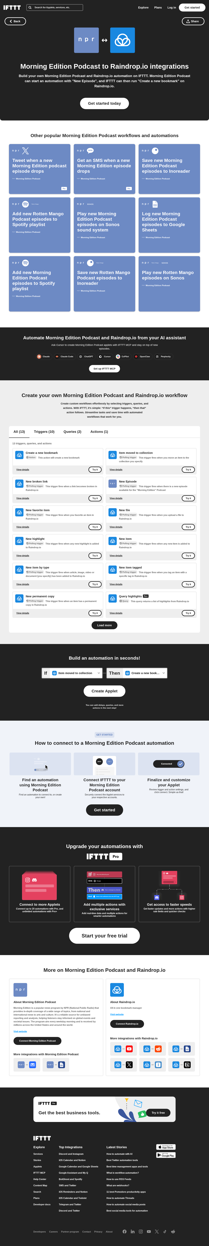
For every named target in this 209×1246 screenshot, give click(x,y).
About (109, 1232)
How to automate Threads (120, 1198)
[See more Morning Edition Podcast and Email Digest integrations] (27, 1065)
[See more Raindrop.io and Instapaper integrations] (152, 1065)
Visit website (20, 1031)
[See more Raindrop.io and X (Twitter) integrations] (123, 1065)
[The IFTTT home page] (12, 7)
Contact (86, 1232)
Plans (158, 7)
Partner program (70, 1232)
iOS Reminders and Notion (73, 1192)
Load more (104, 625)
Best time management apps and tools (127, 1166)
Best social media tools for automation (127, 1211)
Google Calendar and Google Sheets (78, 1166)
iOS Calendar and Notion (72, 1160)
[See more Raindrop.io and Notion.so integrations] (181, 1065)
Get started (192, 7)
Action (32, 457)
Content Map (40, 1185)
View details (22, 469)
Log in (171, 7)
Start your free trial (104, 936)
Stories (37, 1160)
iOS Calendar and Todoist (72, 1198)
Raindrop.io (129, 66)
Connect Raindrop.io (127, 1024)
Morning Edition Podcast (60, 66)
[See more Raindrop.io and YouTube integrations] (123, 1049)
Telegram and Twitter (70, 1204)
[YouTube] (148, 1232)
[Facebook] (124, 1232)
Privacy (98, 1232)
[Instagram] (140, 1232)
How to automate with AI (119, 1154)
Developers (39, 1232)
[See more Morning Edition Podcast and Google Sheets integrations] (56, 1065)
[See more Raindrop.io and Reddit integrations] (152, 1049)
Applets (37, 1166)
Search (37, 1192)
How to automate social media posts (125, 1204)
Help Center (39, 1179)
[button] (104, 810)
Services (38, 1154)
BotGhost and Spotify (70, 1179)
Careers (53, 1232)
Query (125, 601)
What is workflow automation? (122, 1173)
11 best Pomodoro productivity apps (126, 1192)
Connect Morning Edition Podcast (37, 1041)
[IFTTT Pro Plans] (146, 596)
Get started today (104, 103)
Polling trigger (129, 457)
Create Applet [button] (104, 691)
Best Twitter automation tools (122, 1160)
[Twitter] (156, 1232)
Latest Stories (116, 1147)
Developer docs (41, 1204)
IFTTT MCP (39, 1173)
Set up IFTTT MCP (104, 368)
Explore (143, 7)
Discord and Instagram (71, 1154)
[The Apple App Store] (166, 1147)
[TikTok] (164, 1232)
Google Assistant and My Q (73, 1173)
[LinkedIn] (132, 1232)
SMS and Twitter (67, 1185)
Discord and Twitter (69, 1211)
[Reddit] (173, 1232)
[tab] (19, 432)
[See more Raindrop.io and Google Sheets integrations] (181, 1049)
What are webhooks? (117, 1185)
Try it (95, 469)
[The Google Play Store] (166, 1155)
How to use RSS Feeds (118, 1179)
